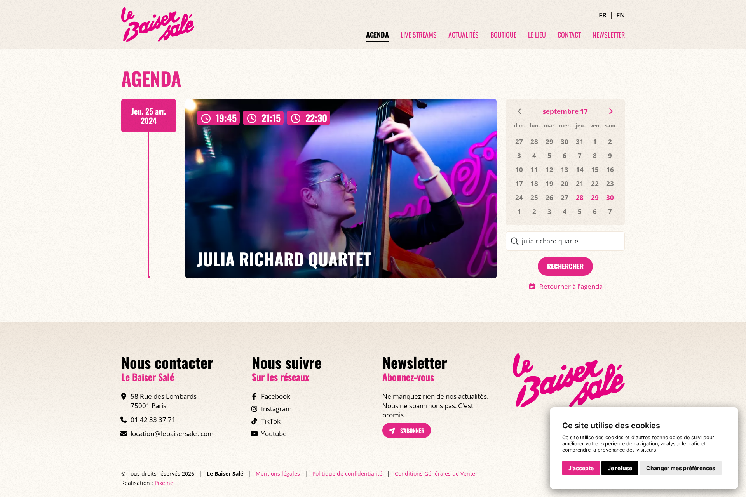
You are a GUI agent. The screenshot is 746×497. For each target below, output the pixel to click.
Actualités (463, 35)
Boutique (503, 35)
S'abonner (412, 430)
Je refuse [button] (620, 468)
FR (603, 14)
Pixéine (164, 483)
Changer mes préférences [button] (680, 468)
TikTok (271, 421)
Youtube (274, 433)
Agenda (377, 35)
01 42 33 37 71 (153, 419)
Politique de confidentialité (347, 473)
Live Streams (419, 35)
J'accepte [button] (581, 468)
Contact (569, 35)
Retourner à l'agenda (571, 286)
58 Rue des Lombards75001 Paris (164, 401)
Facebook (275, 396)
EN (620, 14)
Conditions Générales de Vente (435, 473)
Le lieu (537, 35)
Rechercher (565, 266)
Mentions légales (278, 473)
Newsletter (609, 35)
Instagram (276, 408)
